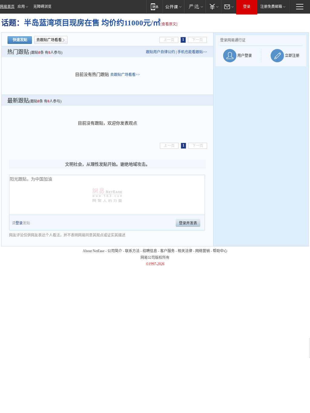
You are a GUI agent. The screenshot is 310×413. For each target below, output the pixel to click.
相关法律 (185, 251)
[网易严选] (195, 6)
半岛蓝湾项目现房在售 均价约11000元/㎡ (92, 23)
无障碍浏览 (42, 7)
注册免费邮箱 (271, 7)
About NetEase (93, 251)
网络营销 (202, 251)
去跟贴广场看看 (49, 40)
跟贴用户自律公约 (160, 52)
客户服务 (167, 251)
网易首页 (7, 7)
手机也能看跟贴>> (192, 52)
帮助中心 (220, 251)
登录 (246, 7)
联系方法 (132, 251)
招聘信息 (150, 251)
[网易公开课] (173, 6)
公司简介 (114, 251)
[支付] (213, 6)
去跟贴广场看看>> (125, 75)
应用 (21, 7)
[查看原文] (168, 24)
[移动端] (155, 6)
